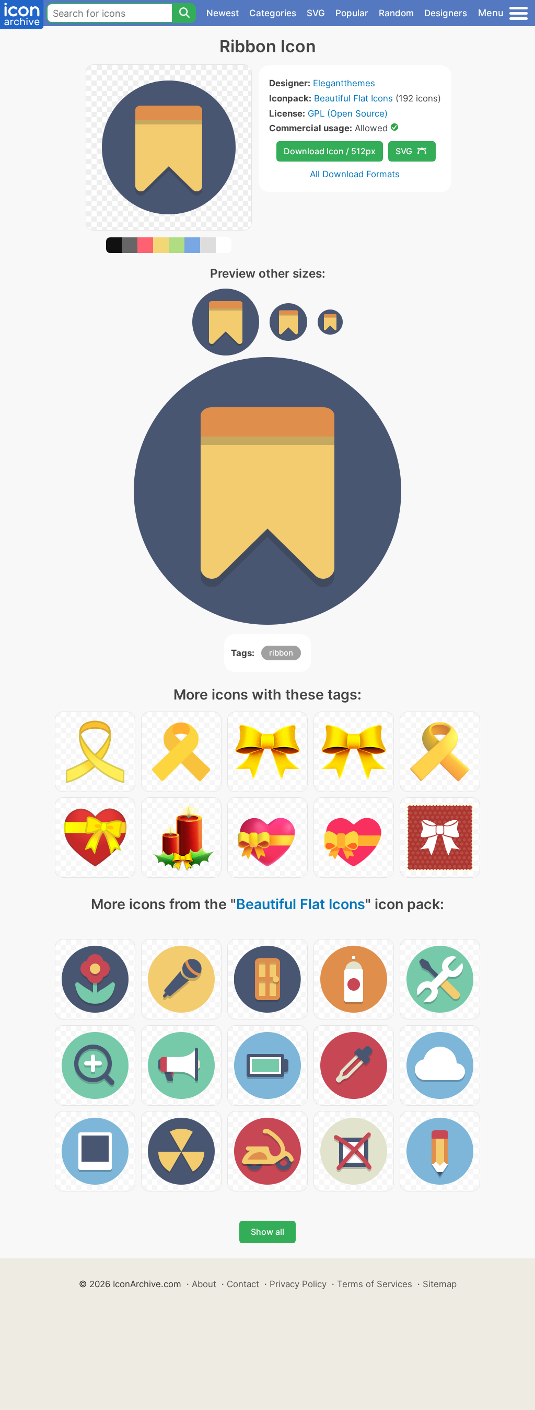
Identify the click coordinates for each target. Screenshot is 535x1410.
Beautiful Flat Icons (353, 98)
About (204, 1284)
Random (396, 13)
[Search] (184, 13)
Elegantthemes (344, 83)
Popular (351, 13)
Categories (272, 13)
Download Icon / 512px (330, 151)
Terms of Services (374, 1284)
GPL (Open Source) (348, 113)
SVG (316, 13)
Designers (445, 13)
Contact (243, 1284)
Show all (267, 1231)
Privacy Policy (298, 1284)
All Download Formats (355, 174)
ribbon (281, 653)
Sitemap (440, 1284)
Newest (222, 13)
